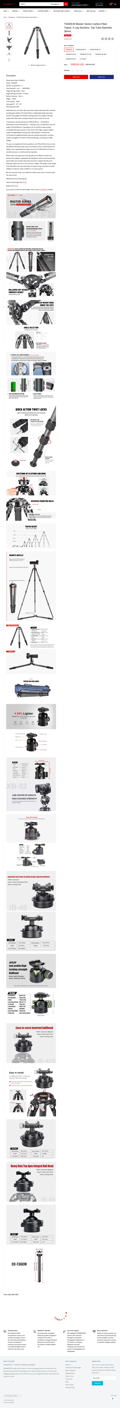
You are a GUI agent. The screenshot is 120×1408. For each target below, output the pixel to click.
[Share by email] (112, 38)
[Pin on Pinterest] (106, 38)
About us (68, 1365)
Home (5, 17)
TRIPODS (15, 11)
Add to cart (76, 77)
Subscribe (97, 1383)
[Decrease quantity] (72, 70)
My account (99, 5)
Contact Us (69, 1379)
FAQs (67, 1382)
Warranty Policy (70, 1387)
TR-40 (16, 186)
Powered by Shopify (9, 1402)
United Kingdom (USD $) (10, 1395)
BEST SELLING (91, 11)
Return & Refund (70, 1370)
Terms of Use (70, 1376)
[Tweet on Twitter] (109, 38)
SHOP (5, 11)
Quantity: (67, 70)
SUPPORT (102, 11)
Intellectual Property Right (73, 1367)
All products (12, 17)
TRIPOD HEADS (28, 11)
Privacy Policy (70, 1385)
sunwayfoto (68, 39)
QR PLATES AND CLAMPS (61, 11)
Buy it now (101, 77)
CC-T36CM (42, 189)
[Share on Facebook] (102, 38)
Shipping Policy (70, 1373)
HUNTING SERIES (43, 11)
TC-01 (25, 182)
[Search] (66, 4)
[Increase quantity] (82, 70)
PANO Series (78, 11)
